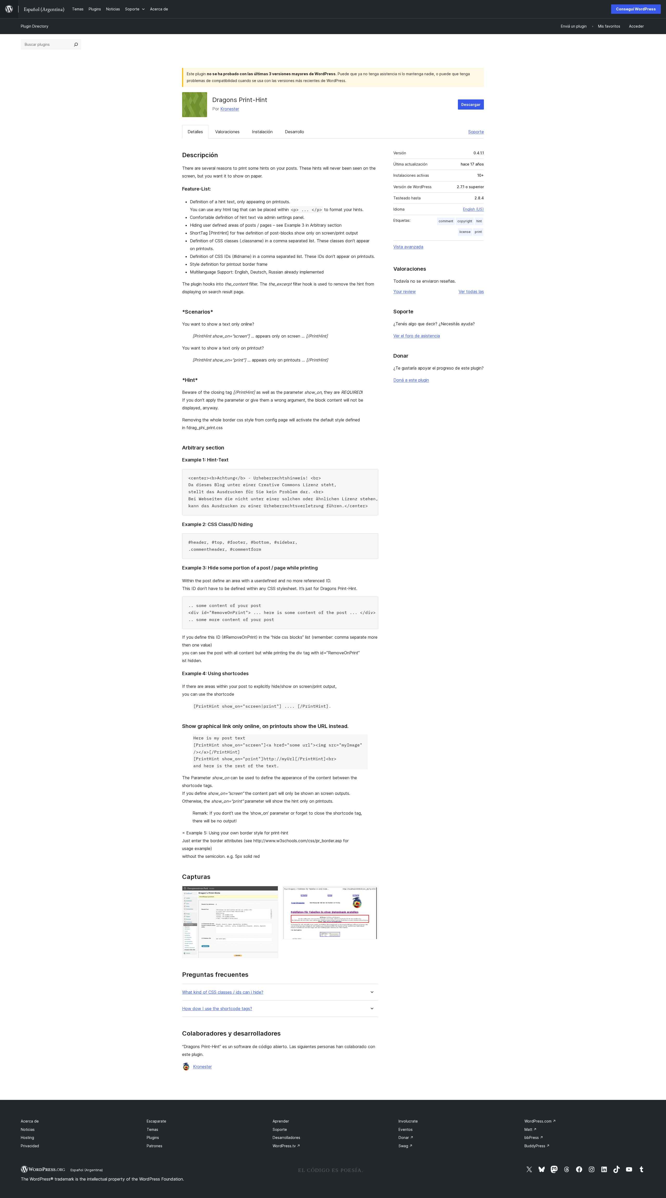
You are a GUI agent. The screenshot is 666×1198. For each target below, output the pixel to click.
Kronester (229, 108)
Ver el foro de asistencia (416, 335)
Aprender (281, 1121)
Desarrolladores (286, 1137)
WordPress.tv (286, 1146)
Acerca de (30, 1121)
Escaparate (156, 1121)
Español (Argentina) (87, 1170)
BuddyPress (537, 1146)
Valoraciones (227, 131)
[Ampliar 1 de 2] (271, 893)
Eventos (406, 1129)
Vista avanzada (408, 246)
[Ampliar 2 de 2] (371, 893)
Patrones (154, 1146)
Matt (530, 1129)
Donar (406, 1137)
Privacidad (30, 1146)
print (478, 232)
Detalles (195, 131)
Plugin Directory (34, 26)
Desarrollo (294, 131)
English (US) (473, 209)
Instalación (262, 131)
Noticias (28, 1129)
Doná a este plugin (411, 380)
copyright (464, 221)
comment (446, 221)
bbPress (533, 1137)
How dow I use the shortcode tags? (217, 1008)
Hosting (27, 1137)
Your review (404, 291)
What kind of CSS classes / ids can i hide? (222, 992)
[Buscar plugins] (76, 44)
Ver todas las (471, 291)
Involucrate (408, 1121)
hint (479, 221)
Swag (406, 1146)
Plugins (153, 1137)
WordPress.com (540, 1121)
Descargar (471, 104)
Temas (152, 1129)
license (465, 232)
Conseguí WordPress (636, 9)
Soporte (476, 131)
